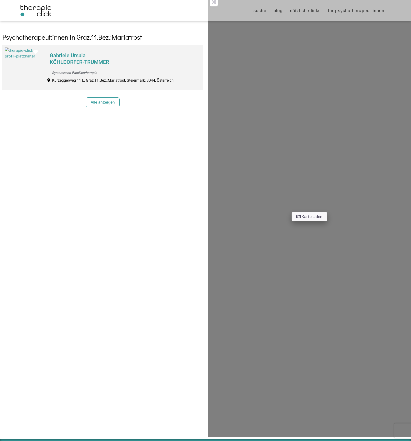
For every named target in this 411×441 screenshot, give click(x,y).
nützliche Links (305, 10)
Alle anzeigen (103, 102)
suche (260, 10)
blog (278, 10)
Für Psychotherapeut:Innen (356, 10)
